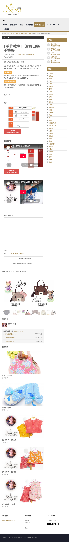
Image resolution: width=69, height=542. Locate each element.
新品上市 (5, 410)
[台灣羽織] (12, 9)
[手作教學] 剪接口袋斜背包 (24, 259)
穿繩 (50, 110)
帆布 (50, 120)
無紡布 (51, 133)
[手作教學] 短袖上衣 (9, 440)
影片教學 (31, 55)
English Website (53, 25)
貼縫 (50, 92)
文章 (52, 53)
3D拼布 (6, 29)
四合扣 (51, 105)
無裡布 (51, 112)
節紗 (50, 157)
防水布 (51, 128)
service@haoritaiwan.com (8, 520)
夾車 (50, 115)
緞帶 (50, 159)
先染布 (51, 73)
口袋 (11, 253)
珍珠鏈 (51, 149)
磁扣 (50, 139)
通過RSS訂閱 (56, 46)
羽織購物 (29, 25)
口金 (50, 84)
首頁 (12, 33)
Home (5, 25)
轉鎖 (50, 154)
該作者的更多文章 (18, 331)
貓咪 (50, 162)
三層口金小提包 (7, 375)
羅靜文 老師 (28, 33)
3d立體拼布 (52, 125)
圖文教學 (54, 61)
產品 (21, 25)
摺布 (50, 118)
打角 (50, 81)
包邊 (50, 97)
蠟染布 (51, 102)
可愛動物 (52, 144)
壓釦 (50, 141)
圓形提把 (52, 152)
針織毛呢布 (52, 123)
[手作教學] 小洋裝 (8, 504)
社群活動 (54, 57)
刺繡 (50, 99)
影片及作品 (39, 25)
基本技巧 (52, 107)
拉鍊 (50, 78)
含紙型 (51, 76)
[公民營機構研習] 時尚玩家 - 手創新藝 (22, 263)
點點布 (51, 136)
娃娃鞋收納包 (6, 408)
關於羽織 (13, 25)
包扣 (50, 131)
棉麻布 (22, 253)
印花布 (16, 253)
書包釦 (51, 146)
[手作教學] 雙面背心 (9, 472)
